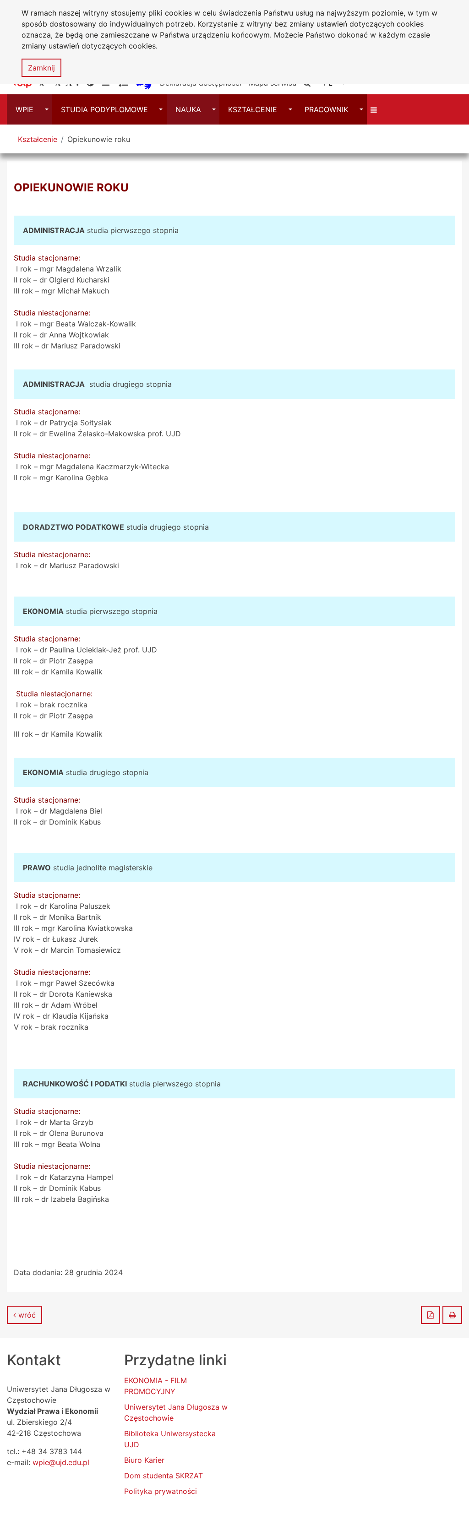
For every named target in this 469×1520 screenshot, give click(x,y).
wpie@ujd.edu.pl (61, 1462)
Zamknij (41, 67)
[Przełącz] (375, 109)
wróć (26, 1314)
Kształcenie (37, 139)
